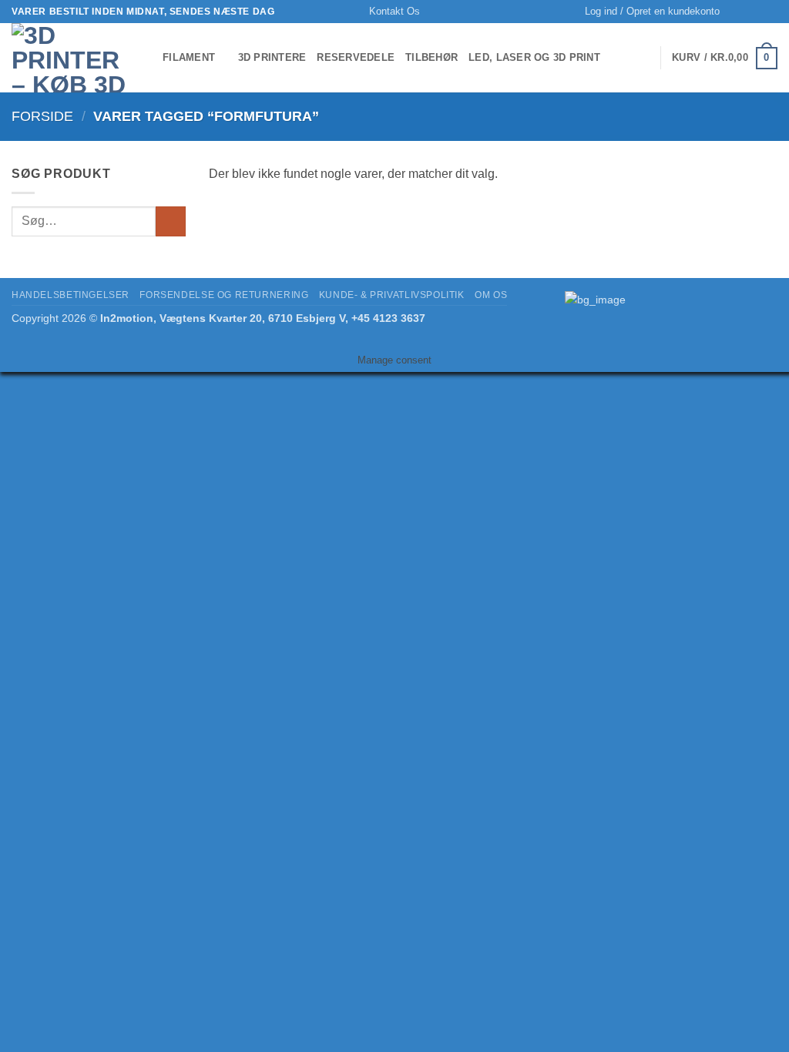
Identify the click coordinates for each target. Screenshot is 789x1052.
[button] (652, 11)
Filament (189, 57)
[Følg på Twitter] (769, 11)
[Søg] (736, 11)
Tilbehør (431, 57)
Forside (42, 116)
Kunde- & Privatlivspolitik (392, 295)
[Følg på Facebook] (755, 11)
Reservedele (355, 57)
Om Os (491, 295)
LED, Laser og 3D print (534, 57)
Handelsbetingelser (70, 295)
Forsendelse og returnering (223, 295)
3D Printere (272, 57)
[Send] (171, 221)
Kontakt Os (394, 11)
